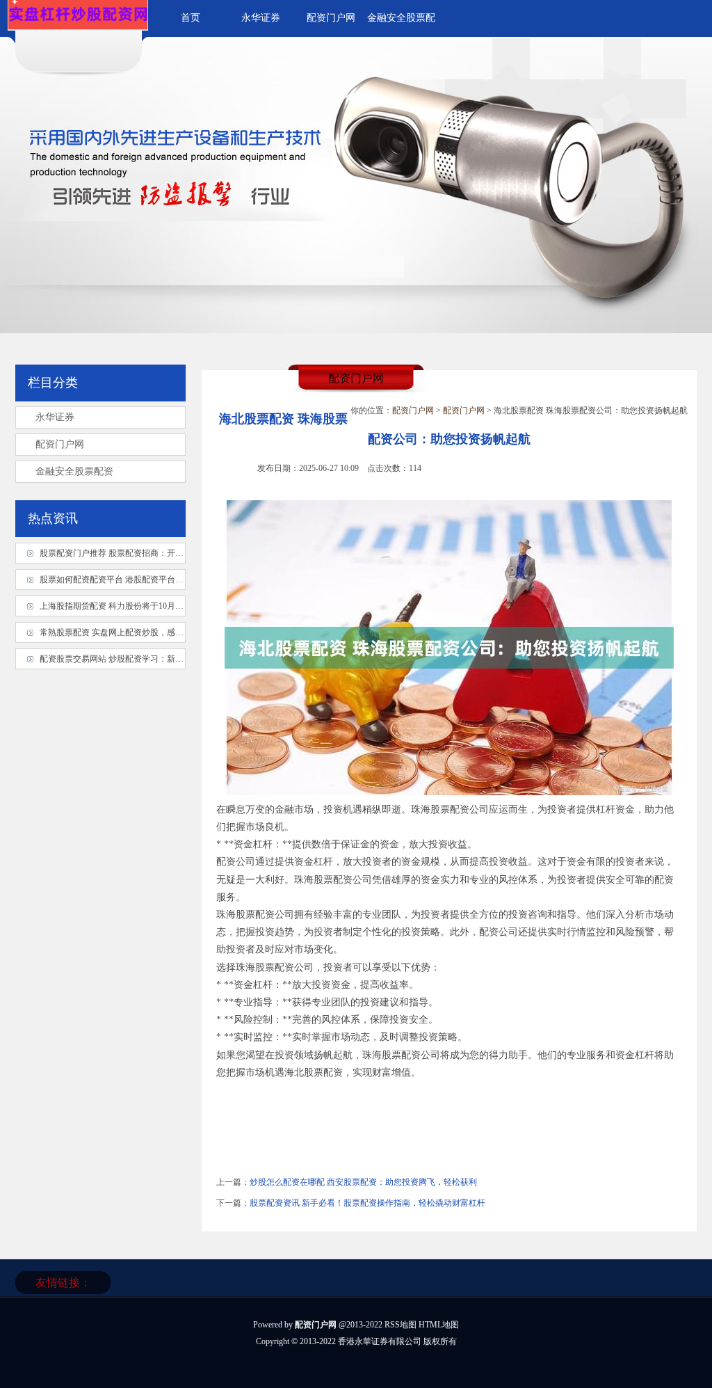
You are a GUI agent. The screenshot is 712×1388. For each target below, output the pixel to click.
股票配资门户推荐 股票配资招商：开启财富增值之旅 (137, 553)
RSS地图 (400, 1325)
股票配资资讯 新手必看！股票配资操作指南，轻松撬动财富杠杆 (367, 1203)
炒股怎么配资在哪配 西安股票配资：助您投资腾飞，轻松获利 (363, 1182)
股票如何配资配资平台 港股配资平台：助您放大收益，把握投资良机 (166, 579)
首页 (190, 18)
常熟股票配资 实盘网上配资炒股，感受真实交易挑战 (137, 632)
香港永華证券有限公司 (379, 1341)
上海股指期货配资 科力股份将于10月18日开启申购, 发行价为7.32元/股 (168, 606)
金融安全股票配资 (74, 471)
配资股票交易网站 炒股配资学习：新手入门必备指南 (137, 659)
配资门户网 (331, 18)
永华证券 (260, 18)
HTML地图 (439, 1325)
